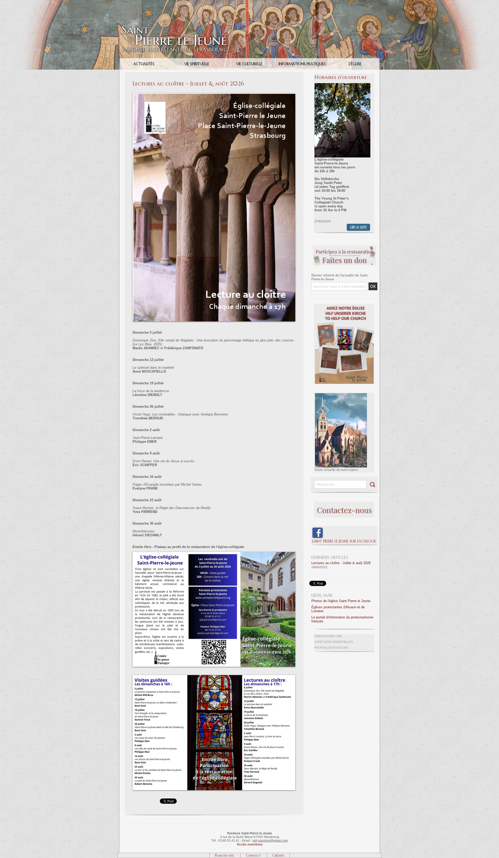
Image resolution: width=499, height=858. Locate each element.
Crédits (278, 855)
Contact (254, 855)
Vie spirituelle (196, 64)
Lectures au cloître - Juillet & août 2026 (341, 563)
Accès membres (249, 844)
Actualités (143, 64)
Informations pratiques (302, 64)
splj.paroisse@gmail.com (270, 840)
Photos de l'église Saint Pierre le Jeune (340, 601)
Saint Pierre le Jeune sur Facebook (344, 541)
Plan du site (225, 855)
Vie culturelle (249, 64)
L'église (355, 64)
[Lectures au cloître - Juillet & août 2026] (214, 553)
